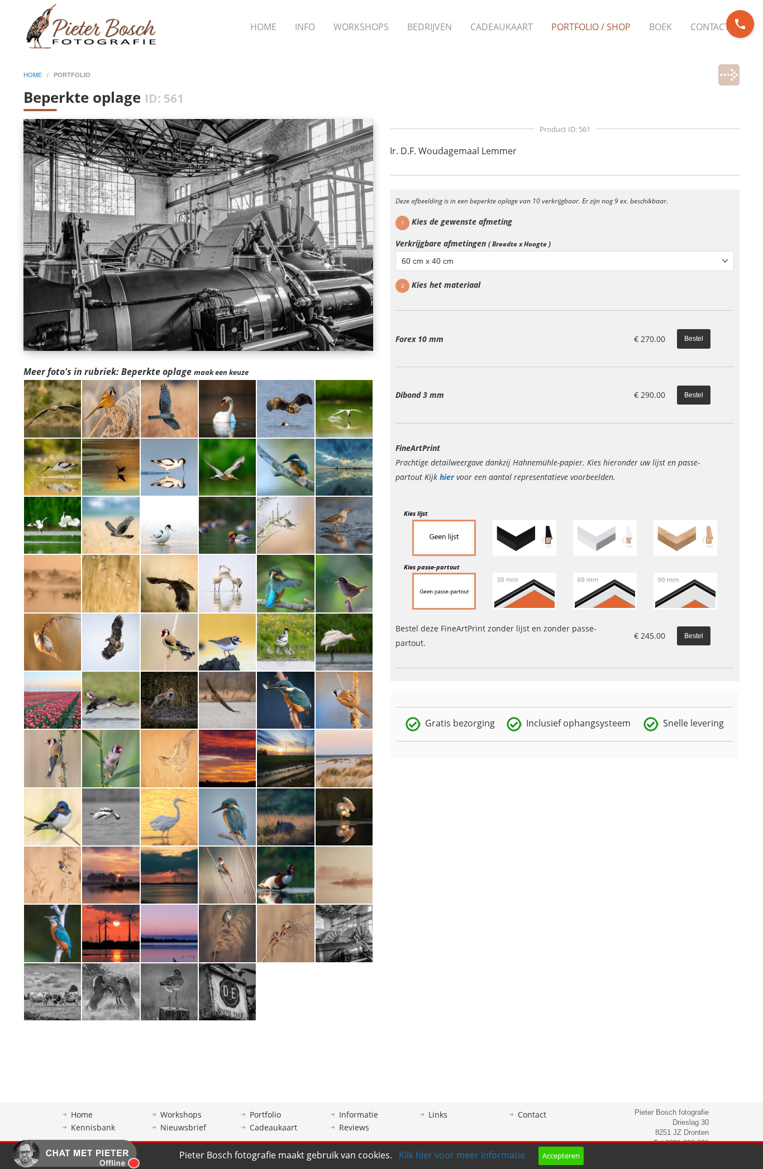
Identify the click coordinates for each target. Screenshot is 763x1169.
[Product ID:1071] (285, 408)
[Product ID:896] (169, 641)
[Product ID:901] (344, 758)
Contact (709, 27)
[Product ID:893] (227, 816)
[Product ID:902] (344, 641)
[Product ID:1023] (169, 524)
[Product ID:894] (285, 699)
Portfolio (265, 1114)
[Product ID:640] (169, 874)
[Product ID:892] (344, 699)
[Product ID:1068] (227, 466)
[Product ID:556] (52, 991)
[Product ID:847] (344, 816)
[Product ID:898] (169, 758)
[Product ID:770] (169, 699)
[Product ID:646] (285, 932)
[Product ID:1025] (344, 408)
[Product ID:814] (285, 641)
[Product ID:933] (227, 641)
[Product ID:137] (169, 932)
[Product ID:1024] (52, 524)
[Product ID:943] (285, 583)
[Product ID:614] (52, 816)
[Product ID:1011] (52, 641)
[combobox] (564, 261)
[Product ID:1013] (169, 583)
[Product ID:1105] (285, 758)
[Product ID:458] (169, 991)
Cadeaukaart (501, 27)
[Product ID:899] (52, 758)
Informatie (358, 1114)
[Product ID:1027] (110, 466)
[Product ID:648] (227, 991)
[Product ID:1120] (52, 466)
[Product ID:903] (227, 699)
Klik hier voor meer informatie (462, 1155)
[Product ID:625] (227, 874)
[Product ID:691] (110, 758)
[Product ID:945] (285, 524)
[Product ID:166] (110, 991)
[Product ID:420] (227, 758)
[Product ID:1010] (110, 524)
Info (305, 27)
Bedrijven (429, 27)
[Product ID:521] (285, 816)
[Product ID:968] (110, 583)
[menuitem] (263, 27)
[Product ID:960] (227, 583)
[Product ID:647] (227, 932)
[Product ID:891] (110, 816)
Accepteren (561, 1156)
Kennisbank (93, 1127)
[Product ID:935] (344, 583)
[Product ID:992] (52, 699)
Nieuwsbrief (183, 1127)
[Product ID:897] (110, 699)
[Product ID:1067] (169, 466)
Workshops (361, 27)
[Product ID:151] (285, 874)
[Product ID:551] (110, 874)
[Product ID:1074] (169, 408)
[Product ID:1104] (344, 466)
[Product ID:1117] (344, 524)
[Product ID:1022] (52, 583)
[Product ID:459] (52, 874)
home (33, 75)
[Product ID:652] (110, 932)
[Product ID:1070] (110, 408)
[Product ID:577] (52, 932)
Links (437, 1114)
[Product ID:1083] (52, 408)
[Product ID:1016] (227, 524)
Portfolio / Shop (591, 27)
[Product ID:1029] (227, 408)
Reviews (354, 1127)
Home (263, 27)
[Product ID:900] (169, 816)
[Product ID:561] (344, 932)
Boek (660, 27)
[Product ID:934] (110, 641)
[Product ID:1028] (285, 466)
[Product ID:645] (344, 874)
